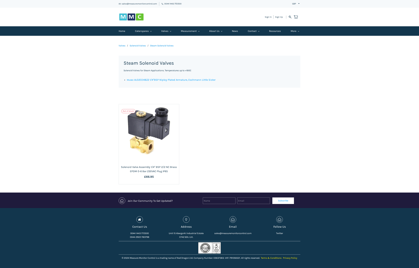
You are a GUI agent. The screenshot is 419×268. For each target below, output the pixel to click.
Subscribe (283, 200)
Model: (130, 80)
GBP (294, 3)
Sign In (268, 17)
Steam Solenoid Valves (161, 45)
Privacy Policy (290, 258)
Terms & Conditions (271, 258)
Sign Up (279, 17)
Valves (122, 45)
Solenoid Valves (138, 45)
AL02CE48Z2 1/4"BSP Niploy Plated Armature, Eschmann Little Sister (175, 79)
